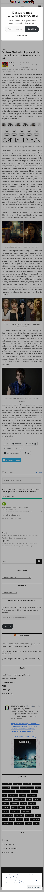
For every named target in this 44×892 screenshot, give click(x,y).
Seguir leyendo (22, 35)
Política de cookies (19, 883)
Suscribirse (32, 29)
